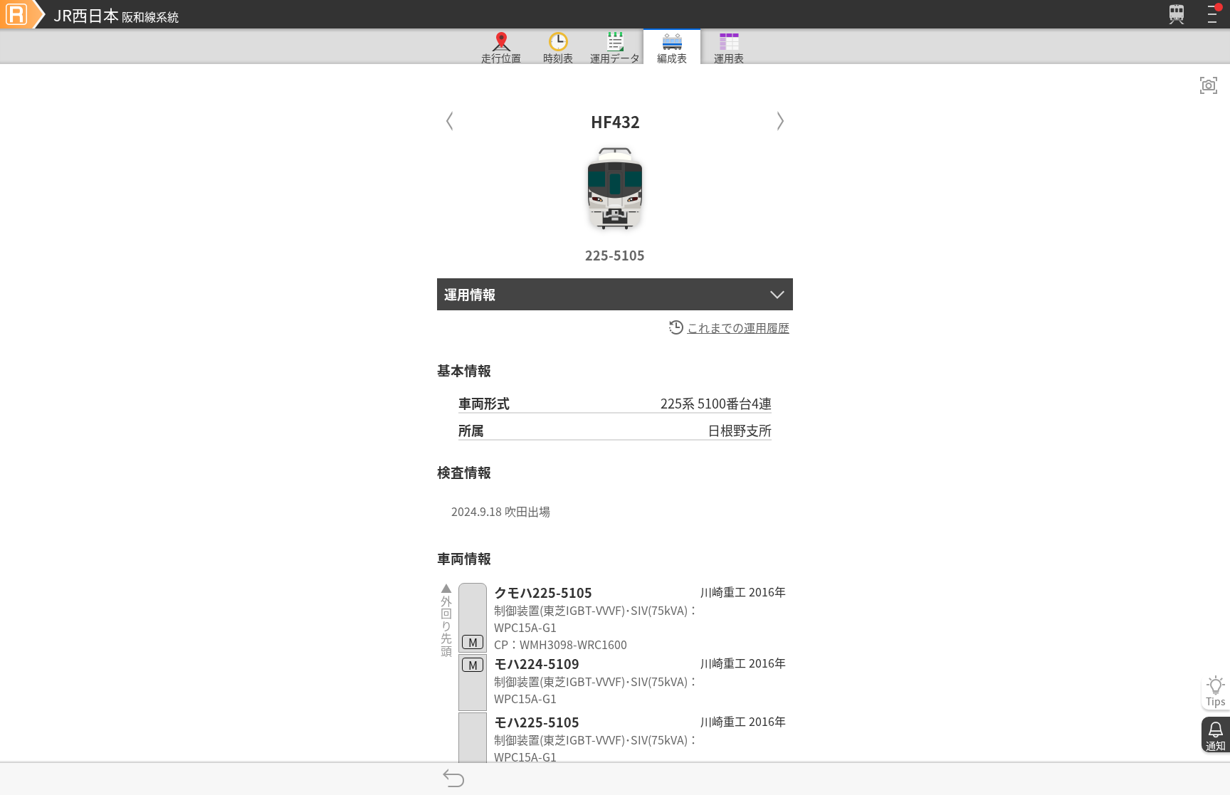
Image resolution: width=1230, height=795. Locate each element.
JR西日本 (116, 14)
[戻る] (453, 779)
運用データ (615, 57)
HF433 (780, 118)
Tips (1216, 701)
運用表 (729, 57)
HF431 (449, 118)
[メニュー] (1212, 14)
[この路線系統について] (23, 14)
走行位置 (501, 57)
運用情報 (469, 294)
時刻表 (558, 57)
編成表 (672, 57)
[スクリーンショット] (1208, 85)
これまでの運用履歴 (738, 327)
